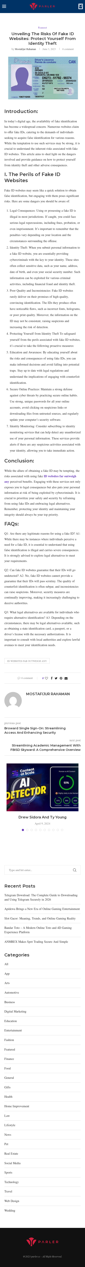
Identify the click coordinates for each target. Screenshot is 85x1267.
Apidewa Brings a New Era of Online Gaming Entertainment (42, 909)
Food (7, 1068)
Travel (8, 1191)
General (9, 1078)
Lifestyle (9, 1125)
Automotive (11, 992)
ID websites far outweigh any (27, 661)
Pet (6, 1144)
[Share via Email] (66, 678)
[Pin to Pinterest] (61, 678)
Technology (11, 1182)
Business (9, 1002)
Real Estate (11, 1153)
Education (10, 1021)
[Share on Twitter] (56, 678)
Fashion (9, 1040)
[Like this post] (46, 678)
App (7, 973)
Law (7, 1116)
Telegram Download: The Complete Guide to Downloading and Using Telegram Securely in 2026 (41, 897)
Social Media (12, 1163)
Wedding (9, 1210)
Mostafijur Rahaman (25, 49)
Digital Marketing (15, 1011)
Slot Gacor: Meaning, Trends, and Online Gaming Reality (40, 918)
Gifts (7, 1087)
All (6, 964)
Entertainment (13, 1030)
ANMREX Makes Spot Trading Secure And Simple (36, 941)
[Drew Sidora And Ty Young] (42, 787)
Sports (8, 1172)
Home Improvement (16, 1106)
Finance (9, 1059)
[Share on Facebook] (52, 678)
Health (8, 1096)
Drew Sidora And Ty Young (42, 817)
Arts (7, 983)
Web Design (11, 1201)
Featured (42, 27)
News (7, 1134)
